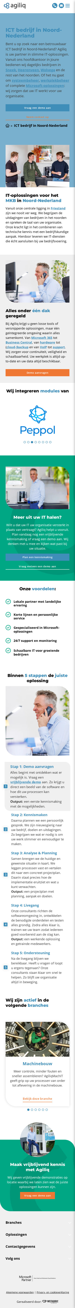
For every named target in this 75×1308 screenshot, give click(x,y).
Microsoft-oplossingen (45, 85)
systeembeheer (25, 80)
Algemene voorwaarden (20, 1292)
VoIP (43, 347)
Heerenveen (28, 70)
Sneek (11, 70)
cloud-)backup (17, 347)
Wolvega (48, 70)
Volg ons (13, 1258)
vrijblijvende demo (25, 782)
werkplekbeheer (55, 80)
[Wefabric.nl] (50, 1301)
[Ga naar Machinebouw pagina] (37, 1039)
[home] (15, 5)
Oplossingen (16, 1234)
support (59, 347)
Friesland (58, 208)
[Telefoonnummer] (54, 5)
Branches (14, 1222)
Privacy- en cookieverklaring (53, 1292)
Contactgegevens (20, 1246)
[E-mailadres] (61, 5)
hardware (47, 342)
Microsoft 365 (41, 338)
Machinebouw (37, 1063)
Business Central (19, 342)
